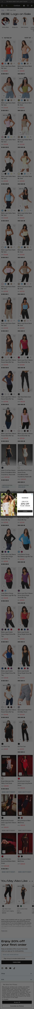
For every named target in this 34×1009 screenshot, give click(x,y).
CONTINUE (25, 511)
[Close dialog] (32, 494)
